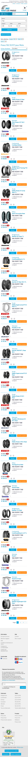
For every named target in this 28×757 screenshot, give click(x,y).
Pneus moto (18, 722)
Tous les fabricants (5, 708)
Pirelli (2, 706)
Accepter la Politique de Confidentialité (8, 687)
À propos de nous (5, 636)
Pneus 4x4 (17, 717)
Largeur (3, 23)
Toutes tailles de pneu (20, 708)
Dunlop (2, 699)
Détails (12, 70)
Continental (3, 697)
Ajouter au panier (22, 70)
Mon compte (24, 3)
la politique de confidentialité (13, 679)
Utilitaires (17, 719)
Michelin (3, 704)
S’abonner (23, 687)
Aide (14, 3)
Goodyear (3, 701)
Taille (11, 23)
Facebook (4, 658)
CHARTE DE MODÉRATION (4, 650)
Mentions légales (5, 638)
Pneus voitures (18, 715)
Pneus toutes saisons (6, 719)
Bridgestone (4, 695)
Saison (3, 18)
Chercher (9, 29)
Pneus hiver (4, 717)
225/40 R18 (18, 699)
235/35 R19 (18, 704)
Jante (19, 23)
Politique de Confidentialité (4, 646)
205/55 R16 (18, 695)
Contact (18, 3)
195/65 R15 (17, 701)
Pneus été (3, 715)
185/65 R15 (18, 706)
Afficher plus (20, 747)
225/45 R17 (18, 697)
